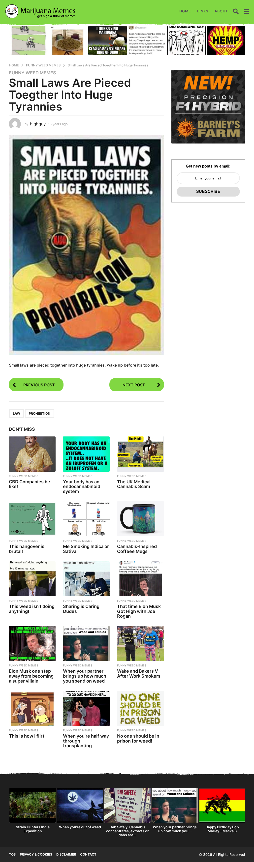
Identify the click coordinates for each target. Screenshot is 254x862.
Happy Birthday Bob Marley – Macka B (222, 829)
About (221, 11)
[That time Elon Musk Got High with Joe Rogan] (140, 578)
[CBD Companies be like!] (32, 453)
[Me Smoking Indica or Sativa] (86, 518)
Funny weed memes (32, 72)
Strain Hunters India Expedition (33, 829)
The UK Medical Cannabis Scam (134, 484)
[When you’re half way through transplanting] (86, 708)
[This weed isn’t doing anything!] (32, 578)
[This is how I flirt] (32, 708)
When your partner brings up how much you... (175, 829)
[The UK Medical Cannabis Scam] (140, 453)
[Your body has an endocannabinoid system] (86, 453)
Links (202, 11)
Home (185, 11)
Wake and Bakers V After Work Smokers (138, 673)
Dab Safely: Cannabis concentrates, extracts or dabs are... (127, 831)
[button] (236, 11)
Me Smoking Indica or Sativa (86, 549)
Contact (88, 854)
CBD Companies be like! (29, 484)
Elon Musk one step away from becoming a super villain (31, 676)
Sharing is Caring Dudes (81, 609)
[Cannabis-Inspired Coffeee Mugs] (140, 518)
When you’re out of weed (80, 827)
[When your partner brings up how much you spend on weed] (86, 643)
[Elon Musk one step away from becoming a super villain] (32, 643)
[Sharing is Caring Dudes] (86, 578)
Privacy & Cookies (36, 854)
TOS (12, 854)
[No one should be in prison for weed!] (140, 708)
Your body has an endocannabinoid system (81, 486)
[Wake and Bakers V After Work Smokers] (140, 643)
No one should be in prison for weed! (138, 738)
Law (16, 413)
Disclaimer (66, 854)
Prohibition (39, 413)
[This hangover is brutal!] (32, 518)
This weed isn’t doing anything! (32, 609)
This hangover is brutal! (26, 549)
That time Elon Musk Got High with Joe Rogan (139, 611)
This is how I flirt (26, 736)
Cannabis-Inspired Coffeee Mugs (137, 549)
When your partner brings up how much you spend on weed (84, 676)
